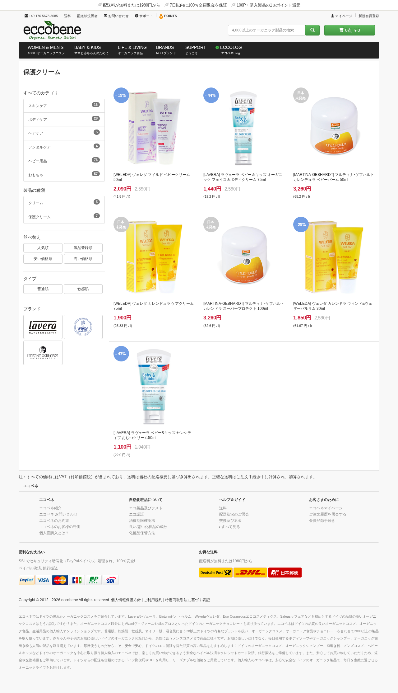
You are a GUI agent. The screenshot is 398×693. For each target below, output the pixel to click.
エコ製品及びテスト (146, 508)
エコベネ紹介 (50, 508)
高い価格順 (83, 259)
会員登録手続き (322, 520)
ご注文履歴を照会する (327, 514)
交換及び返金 (230, 520)
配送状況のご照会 (234, 514)
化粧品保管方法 (142, 533)
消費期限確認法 (142, 520)
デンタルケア (63, 146)
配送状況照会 (87, 16)
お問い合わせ (118, 16)
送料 (67, 16)
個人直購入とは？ (54, 533)
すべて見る (230, 527)
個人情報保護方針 (126, 600)
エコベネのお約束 (54, 520)
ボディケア (63, 118)
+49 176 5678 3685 (43, 16)
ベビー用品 (63, 160)
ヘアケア (63, 132)
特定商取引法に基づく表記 (187, 600)
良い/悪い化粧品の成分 (148, 527)
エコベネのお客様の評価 (59, 527)
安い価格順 (43, 259)
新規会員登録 (369, 16)
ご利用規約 (153, 600)
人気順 (43, 248)
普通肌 (43, 289)
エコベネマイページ (326, 508)
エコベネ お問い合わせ (58, 514)
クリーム (63, 202)
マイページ (343, 16)
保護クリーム (63, 216)
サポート (145, 16)
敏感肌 (83, 289)
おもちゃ (63, 174)
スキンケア (63, 105)
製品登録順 (83, 248)
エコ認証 (136, 514)
